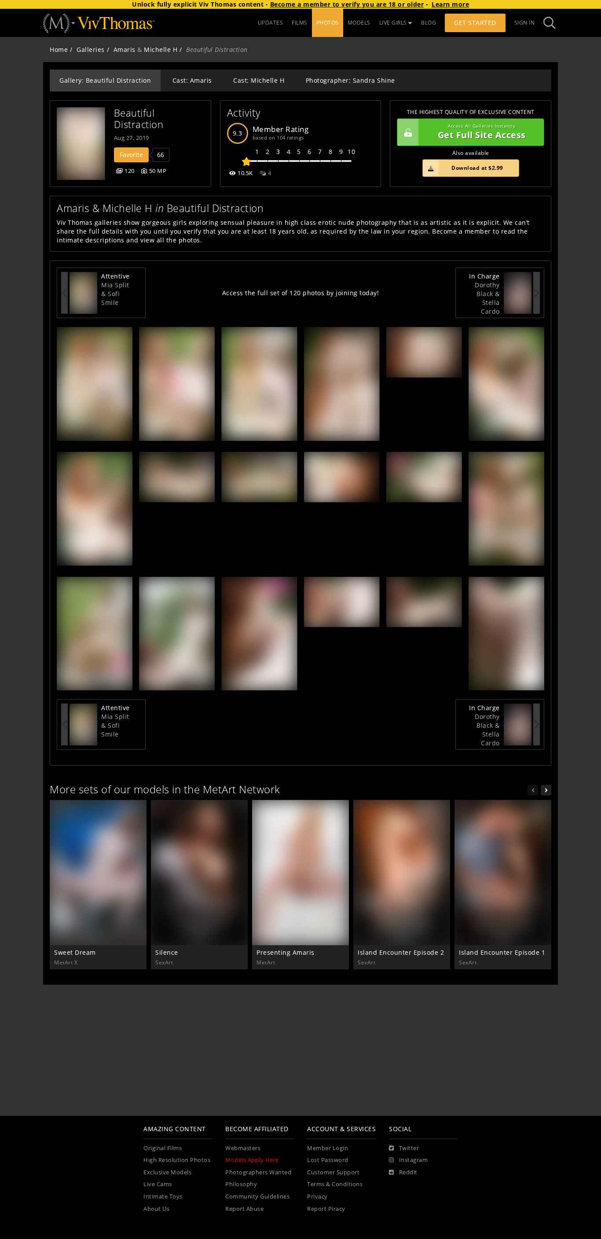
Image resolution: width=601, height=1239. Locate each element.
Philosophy (241, 1184)
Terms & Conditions (335, 1184)
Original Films (162, 1148)
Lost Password (327, 1160)
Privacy (317, 1196)
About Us (156, 1209)
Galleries (91, 49)
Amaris (125, 49)
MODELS (359, 22)
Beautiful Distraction (139, 118)
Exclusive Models (167, 1172)
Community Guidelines (257, 1196)
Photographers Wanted (258, 1172)
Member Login (327, 1148)
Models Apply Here (252, 1160)
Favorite (131, 154)
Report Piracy (326, 1209)
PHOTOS (327, 22)
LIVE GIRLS (393, 22)
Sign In (524, 22)
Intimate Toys (163, 1196)
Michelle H (160, 49)
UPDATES (270, 22)
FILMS (300, 22)
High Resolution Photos (176, 1160)
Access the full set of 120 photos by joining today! (300, 293)
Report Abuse (244, 1209)
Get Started (475, 22)
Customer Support (333, 1172)
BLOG (428, 22)
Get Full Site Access (482, 132)
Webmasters (242, 1148)
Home (59, 49)
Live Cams (157, 1184)
